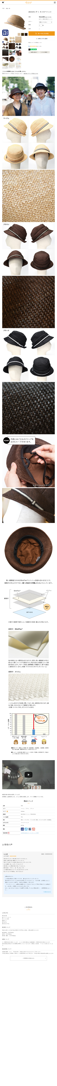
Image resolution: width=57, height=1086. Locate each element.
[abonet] (28, 3)
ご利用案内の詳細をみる (28, 958)
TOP (3, 8)
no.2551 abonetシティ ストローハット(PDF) (30, 832)
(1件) (40, 46)
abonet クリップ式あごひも (31, 73)
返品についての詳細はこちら (35, 42)
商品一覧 (8, 8)
